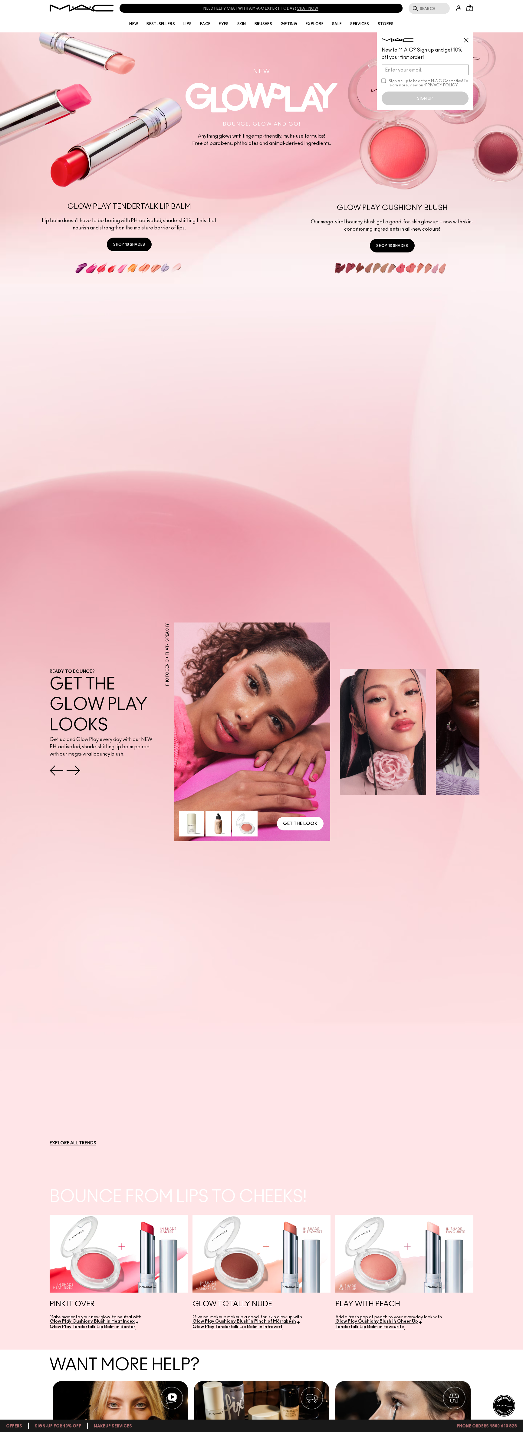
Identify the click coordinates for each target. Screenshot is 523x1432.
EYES (224, 24)
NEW (133, 24)
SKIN (241, 24)
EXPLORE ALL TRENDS (73, 1143)
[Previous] (56, 770)
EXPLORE (315, 24)
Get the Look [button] (300, 823)
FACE (205, 24)
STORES (386, 24)
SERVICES (359, 24)
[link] (129, 244)
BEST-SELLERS (160, 24)
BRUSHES (263, 24)
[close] (469, 38)
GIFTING (289, 24)
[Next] (73, 770)
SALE (337, 24)
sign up (425, 98)
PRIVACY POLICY (441, 85)
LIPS (187, 24)
